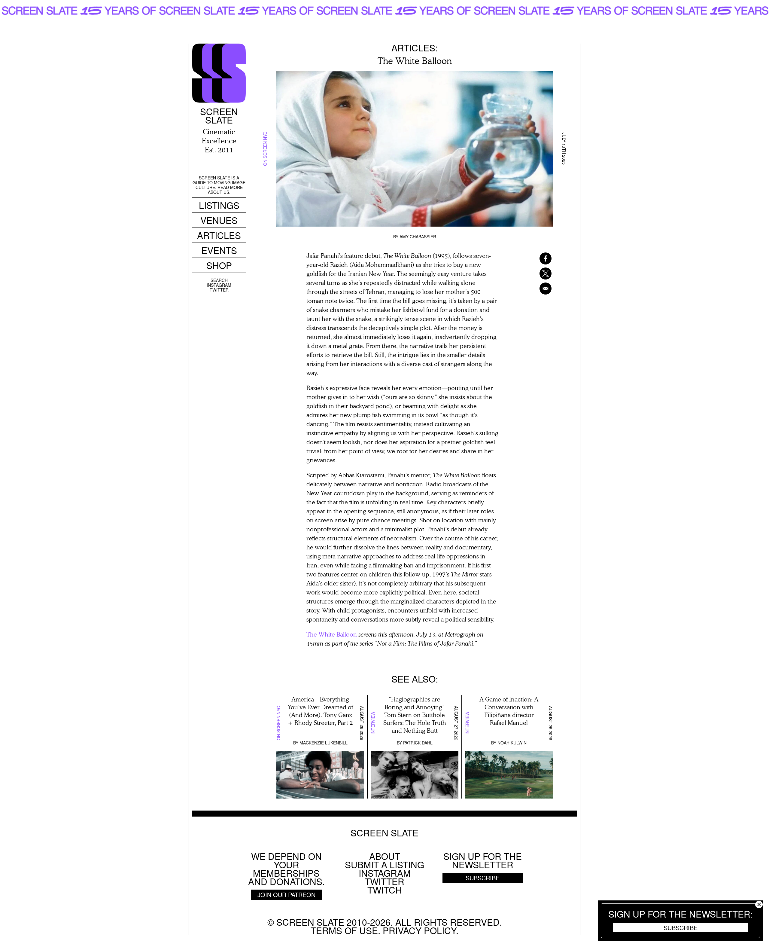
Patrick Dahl (418, 743)
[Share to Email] (538, 289)
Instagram (219, 285)
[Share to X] (538, 273)
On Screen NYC (265, 149)
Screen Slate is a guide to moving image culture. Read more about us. (219, 185)
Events (219, 250)
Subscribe (681, 927)
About (384, 856)
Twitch (384, 889)
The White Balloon (331, 634)
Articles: (414, 47)
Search (219, 280)
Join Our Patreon (286, 894)
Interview (373, 723)
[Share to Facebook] (538, 258)
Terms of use (344, 930)
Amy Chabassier (418, 237)
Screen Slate (384, 833)
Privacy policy (419, 930)
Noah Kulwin (512, 743)
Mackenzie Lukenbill (323, 743)
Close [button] (759, 904)
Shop (219, 265)
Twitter (219, 290)
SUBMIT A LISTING (384, 864)
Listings (219, 205)
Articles (219, 235)
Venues (219, 220)
